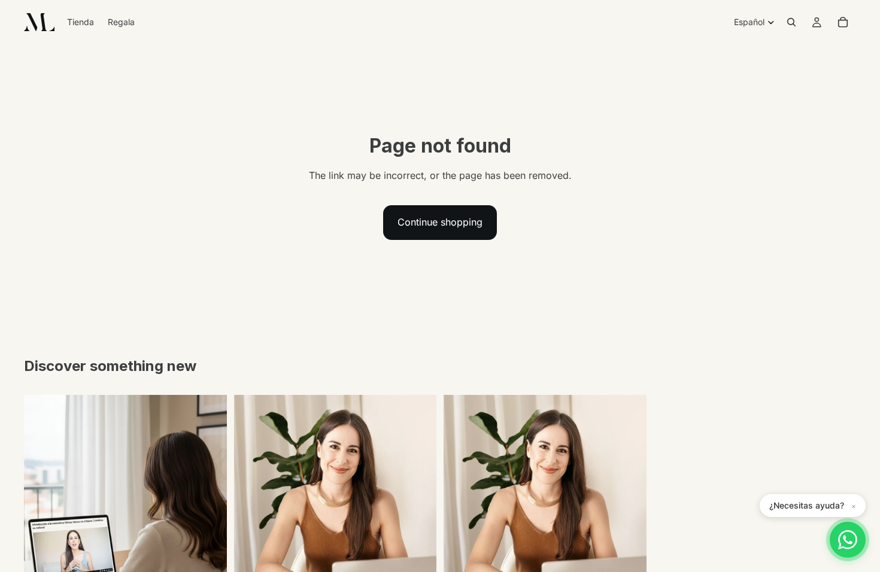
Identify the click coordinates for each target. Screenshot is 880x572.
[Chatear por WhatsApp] (848, 540)
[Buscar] (791, 22)
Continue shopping (440, 222)
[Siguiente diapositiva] (209, 522)
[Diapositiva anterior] (42, 522)
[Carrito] (843, 22)
